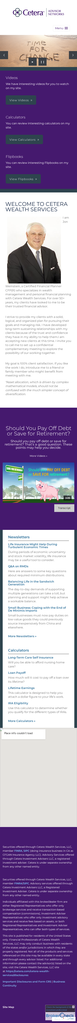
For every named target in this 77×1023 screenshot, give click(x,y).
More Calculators (21, 721)
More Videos (38, 456)
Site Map (8, 1007)
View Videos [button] (19, 100)
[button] (61, 28)
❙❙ (42, 61)
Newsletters (19, 537)
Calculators (18, 650)
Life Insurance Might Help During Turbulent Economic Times (32, 546)
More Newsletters (22, 636)
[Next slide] (73, 55)
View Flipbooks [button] (21, 179)
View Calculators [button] (22, 139)
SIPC (26, 850)
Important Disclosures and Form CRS (27, 981)
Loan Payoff (17, 672)
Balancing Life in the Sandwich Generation (31, 583)
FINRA (18, 850)
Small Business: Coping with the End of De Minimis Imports (37, 609)
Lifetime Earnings (21, 688)
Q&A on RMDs (18, 566)
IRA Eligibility (18, 703)
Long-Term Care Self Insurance (30, 657)
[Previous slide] (4, 55)
